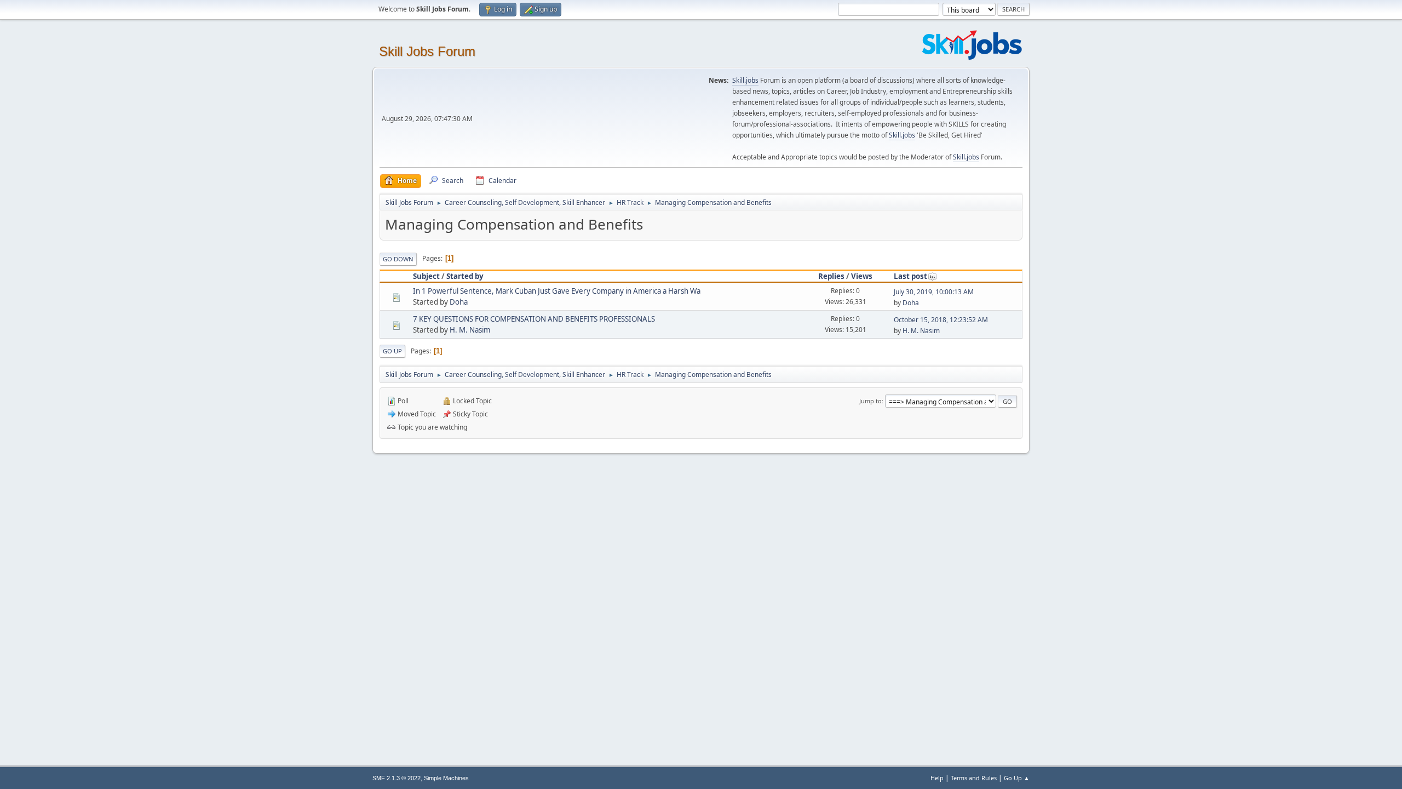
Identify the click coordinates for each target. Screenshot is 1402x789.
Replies (831, 276)
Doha (459, 302)
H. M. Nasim (470, 330)
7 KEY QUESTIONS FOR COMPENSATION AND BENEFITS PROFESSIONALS (534, 319)
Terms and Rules (974, 778)
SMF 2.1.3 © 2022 (396, 778)
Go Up (392, 351)
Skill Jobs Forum (427, 51)
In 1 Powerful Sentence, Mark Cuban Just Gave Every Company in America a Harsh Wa (556, 291)
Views (861, 276)
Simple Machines (446, 778)
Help (937, 778)
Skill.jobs (745, 80)
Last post (910, 276)
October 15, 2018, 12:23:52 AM (941, 319)
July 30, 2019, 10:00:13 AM (934, 291)
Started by (465, 276)
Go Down (398, 259)
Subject (426, 276)
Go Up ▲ (1017, 778)
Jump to (870, 401)
